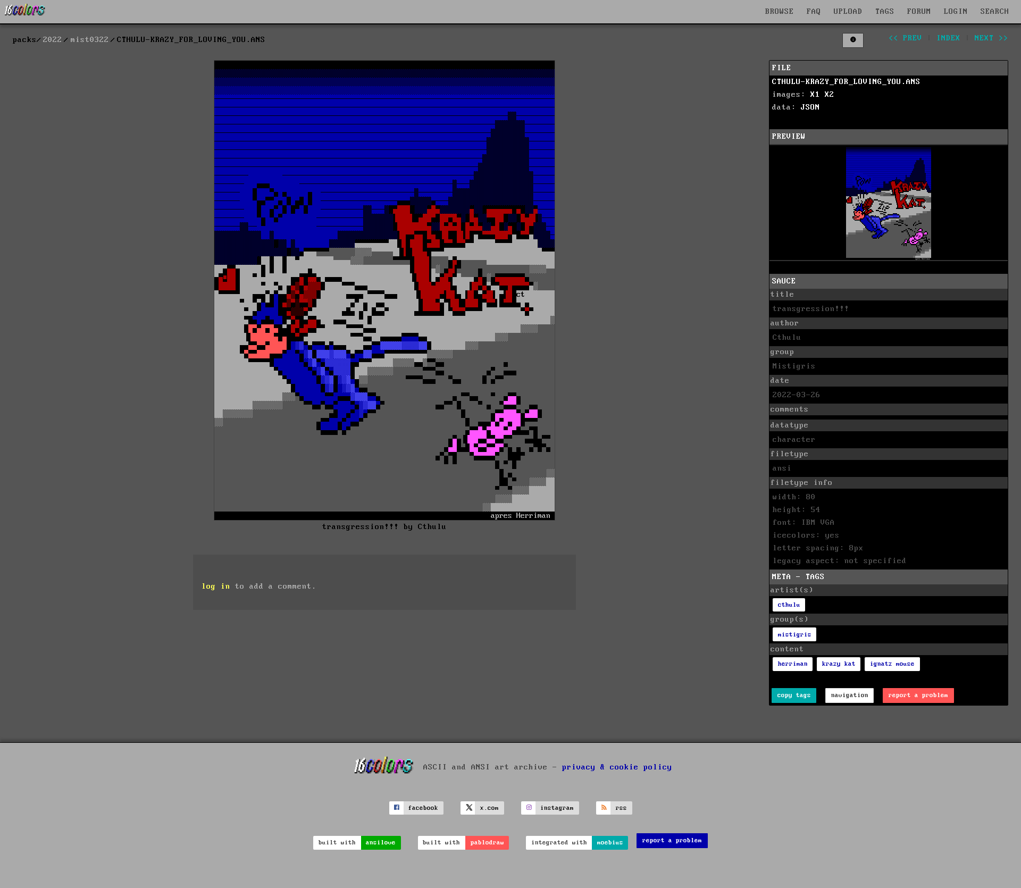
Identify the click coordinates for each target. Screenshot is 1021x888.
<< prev (905, 38)
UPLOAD (848, 11)
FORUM (919, 11)
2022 (52, 40)
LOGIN (956, 11)
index (948, 38)
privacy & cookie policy (617, 767)
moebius (610, 842)
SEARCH (995, 11)
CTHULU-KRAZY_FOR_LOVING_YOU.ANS (846, 82)
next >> (991, 38)
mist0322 (90, 40)
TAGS (884, 11)
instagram (557, 808)
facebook (423, 808)
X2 (829, 94)
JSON (810, 107)
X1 (815, 94)
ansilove (381, 842)
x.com (489, 808)
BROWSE (779, 11)
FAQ (814, 11)
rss (621, 808)
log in (216, 586)
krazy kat (839, 663)
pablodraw (487, 842)
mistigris (794, 634)
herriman (793, 663)
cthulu (789, 604)
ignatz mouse (892, 663)
